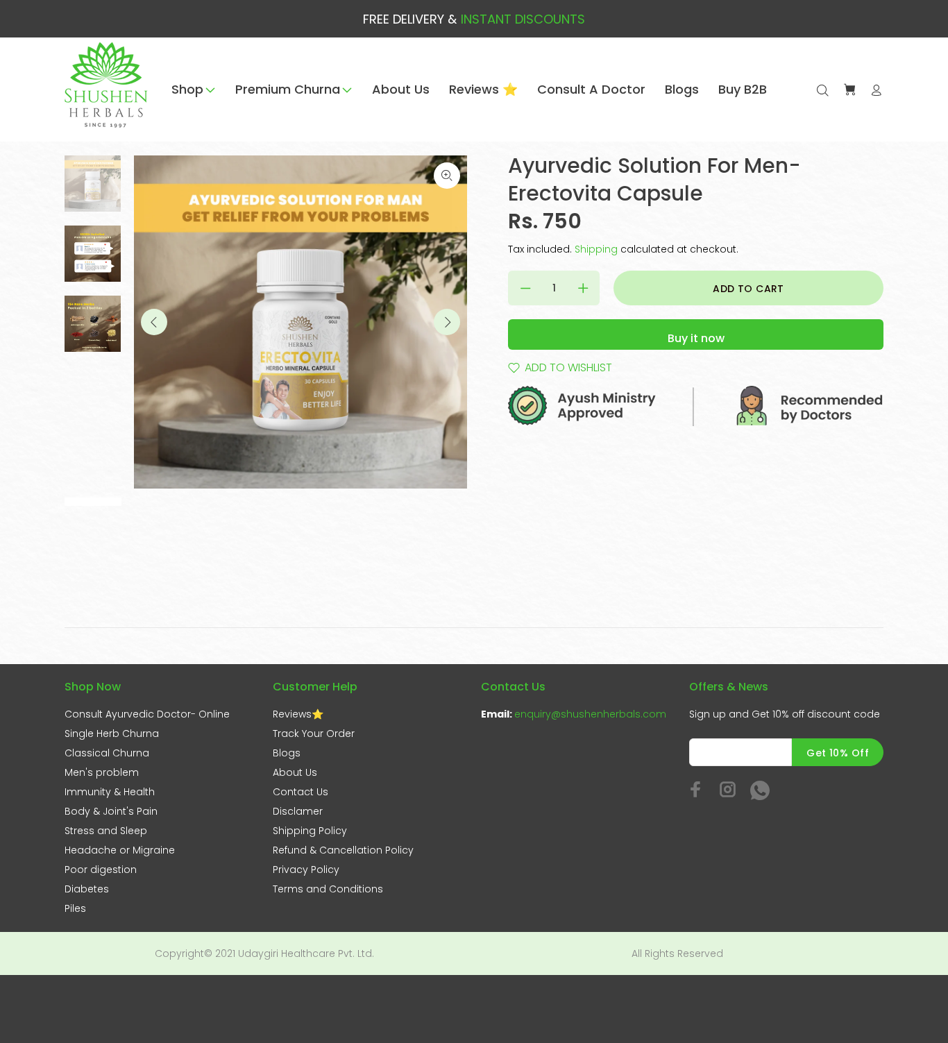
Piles (75, 908)
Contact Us (300, 792)
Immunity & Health (110, 792)
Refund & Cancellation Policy (343, 850)
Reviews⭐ (298, 714)
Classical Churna (107, 753)
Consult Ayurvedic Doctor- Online (147, 714)
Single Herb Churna (112, 733)
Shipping (596, 249)
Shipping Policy (310, 831)
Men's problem (102, 772)
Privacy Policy (306, 869)
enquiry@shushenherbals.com (590, 714)
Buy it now (696, 338)
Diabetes (87, 889)
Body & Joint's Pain (111, 811)
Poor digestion (101, 869)
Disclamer (298, 811)
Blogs (287, 753)
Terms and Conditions (328, 889)
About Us (295, 772)
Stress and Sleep (106, 831)
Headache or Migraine (120, 850)
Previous (154, 322)
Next (447, 322)
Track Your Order (314, 733)
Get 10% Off (837, 753)
